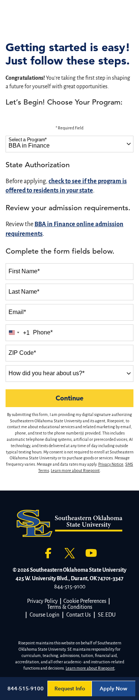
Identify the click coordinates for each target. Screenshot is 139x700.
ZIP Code (22, 353)
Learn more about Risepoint (75, 470)
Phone (43, 332)
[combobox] (69, 144)
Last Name (24, 291)
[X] (69, 553)
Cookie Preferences (84, 601)
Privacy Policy (42, 601)
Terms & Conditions (69, 607)
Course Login (44, 615)
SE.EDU (107, 615)
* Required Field (69, 128)
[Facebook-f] (48, 553)
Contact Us (78, 615)
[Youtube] (91, 553)
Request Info (69, 689)
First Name (24, 271)
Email (17, 312)
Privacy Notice (110, 464)
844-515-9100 (69, 587)
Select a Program (28, 139)
